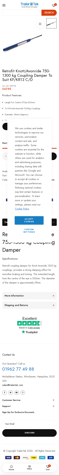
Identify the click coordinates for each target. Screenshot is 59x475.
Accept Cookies (29, 220)
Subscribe (29, 432)
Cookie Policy (22, 209)
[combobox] (20, 13)
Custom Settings (29, 230)
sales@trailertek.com (12, 385)
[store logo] (29, 5)
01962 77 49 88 (18, 369)
